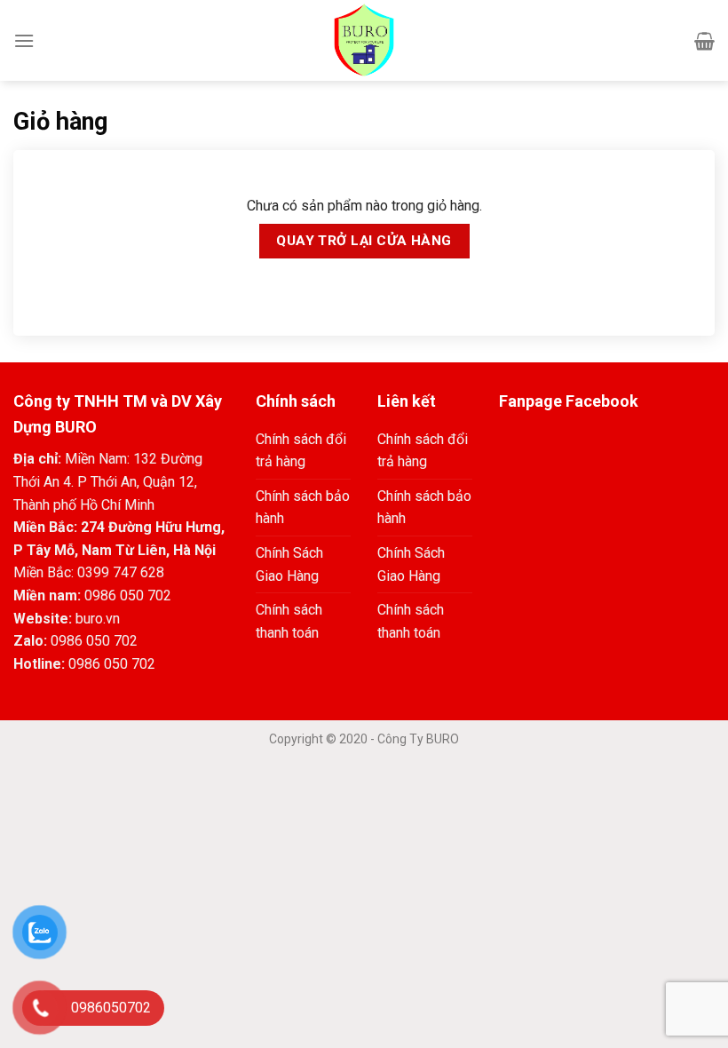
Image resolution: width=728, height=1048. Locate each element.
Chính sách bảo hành (303, 508)
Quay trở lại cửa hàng (364, 241)
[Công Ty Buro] (364, 40)
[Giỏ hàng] (704, 40)
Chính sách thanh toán (289, 621)
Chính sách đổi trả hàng (301, 451)
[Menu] (24, 40)
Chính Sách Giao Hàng (289, 564)
